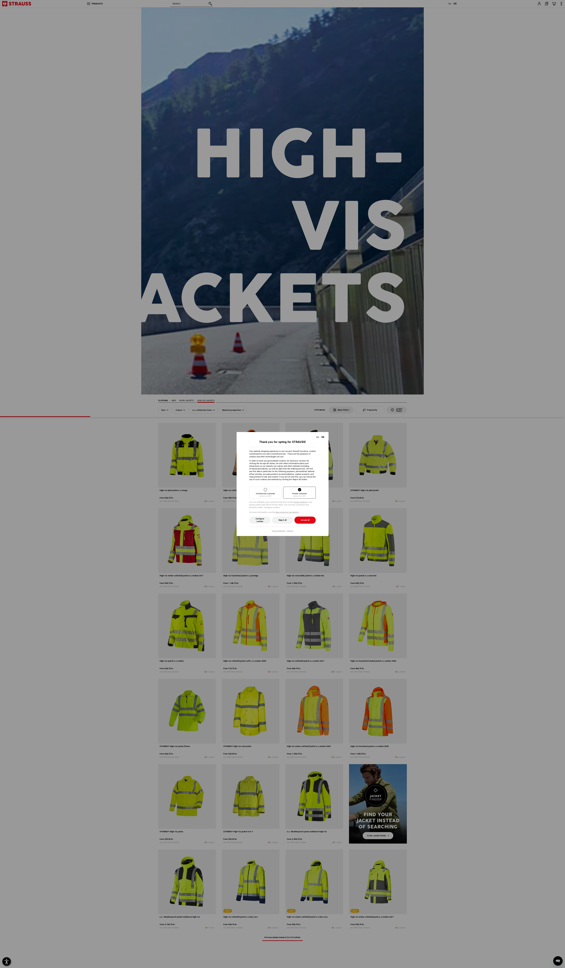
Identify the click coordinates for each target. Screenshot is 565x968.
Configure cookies (260, 520)
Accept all (305, 520)
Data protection (278, 531)
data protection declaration (287, 512)
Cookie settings (300, 502)
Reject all (283, 520)
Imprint (290, 531)
